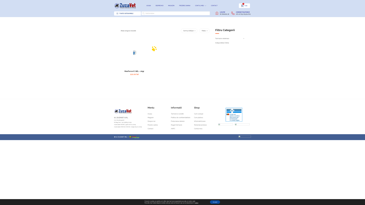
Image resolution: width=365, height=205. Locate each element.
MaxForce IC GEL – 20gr (134, 71)
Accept (215, 202)
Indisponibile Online (222, 43)
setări (196, 203)
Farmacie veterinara (222, 38)
